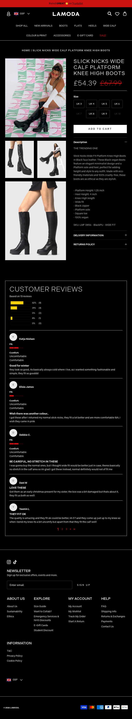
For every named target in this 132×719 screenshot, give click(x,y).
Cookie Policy (14, 660)
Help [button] (105, 599)
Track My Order (77, 616)
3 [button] (66, 529)
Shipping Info (108, 611)
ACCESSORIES (62, 35)
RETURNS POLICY (84, 244)
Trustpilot (77, 3)
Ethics (10, 616)
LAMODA (14, 708)
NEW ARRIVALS (43, 25)
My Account (75, 606)
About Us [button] (16, 599)
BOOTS (63, 25)
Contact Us (107, 626)
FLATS (78, 25)
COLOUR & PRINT (36, 35)
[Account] (8, 14)
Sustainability (14, 611)
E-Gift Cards (41, 625)
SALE (103, 35)
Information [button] (19, 643)
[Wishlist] (117, 14)
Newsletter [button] (19, 571)
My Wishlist (74, 611)
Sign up (83, 585)
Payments (106, 621)
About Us (12, 606)
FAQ (103, 606)
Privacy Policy (15, 655)
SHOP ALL (22, 25)
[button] (70, 529)
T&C (9, 650)
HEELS (92, 25)
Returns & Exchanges (113, 616)
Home (26, 50)
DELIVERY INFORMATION (89, 235)
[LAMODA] (66, 14)
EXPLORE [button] (42, 599)
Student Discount (43, 630)
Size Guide (40, 606)
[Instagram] (9, 562)
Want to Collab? (43, 611)
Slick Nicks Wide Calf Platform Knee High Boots (71, 50)
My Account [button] (80, 599)
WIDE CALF (109, 25)
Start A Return (76, 621)
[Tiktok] (15, 562)
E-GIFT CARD (85, 35)
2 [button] (62, 529)
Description (80, 142)
